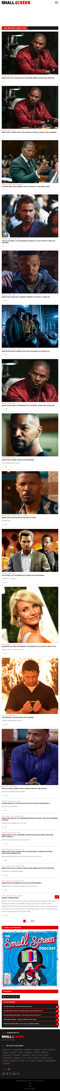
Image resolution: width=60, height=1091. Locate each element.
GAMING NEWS (28, 1052)
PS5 (24, 1058)
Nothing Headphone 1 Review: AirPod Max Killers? (18, 1006)
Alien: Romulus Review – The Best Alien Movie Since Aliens (20, 1019)
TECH (50, 1058)
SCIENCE (36, 1058)
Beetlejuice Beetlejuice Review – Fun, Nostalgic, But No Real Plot (22, 1015)
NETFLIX (14, 238)
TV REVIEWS (40, 1060)
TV (21, 349)
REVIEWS (20, 895)
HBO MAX (37, 1052)
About (30, 1083)
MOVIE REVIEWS (9, 895)
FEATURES (13, 1052)
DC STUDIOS (37, 1049)
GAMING (20, 1052)
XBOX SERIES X (6, 1063)
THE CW (22, 1060)
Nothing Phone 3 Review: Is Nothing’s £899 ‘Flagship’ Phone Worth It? (23, 1010)
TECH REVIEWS (14, 1060)
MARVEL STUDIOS (12, 801)
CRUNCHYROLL (28, 1049)
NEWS (14, 76)
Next (32, 921)
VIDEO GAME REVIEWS (50, 1060)
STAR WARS (43, 1058)
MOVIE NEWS (4, 76)
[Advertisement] (30, 15)
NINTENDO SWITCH (7, 1058)
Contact (30, 1086)
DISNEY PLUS (52, 1049)
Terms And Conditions (30, 1088)
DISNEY (44, 1049)
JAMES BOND (45, 1052)
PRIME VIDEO (19, 184)
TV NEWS (14, 457)
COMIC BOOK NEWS (17, 1049)
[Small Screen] (16, 2)
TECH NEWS (5, 1060)
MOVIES (10, 76)
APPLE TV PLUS (6, 1049)
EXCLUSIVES (5, 1052)
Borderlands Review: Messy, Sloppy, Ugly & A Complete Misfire (21, 1023)
